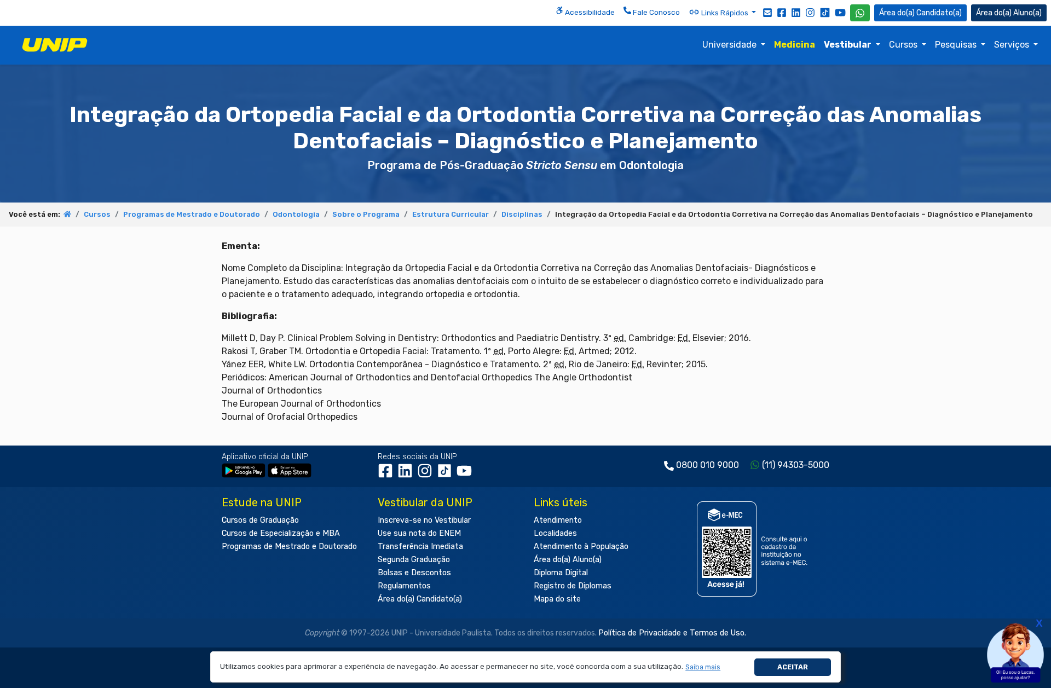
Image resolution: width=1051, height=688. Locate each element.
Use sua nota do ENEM (419, 533)
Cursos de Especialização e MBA (281, 533)
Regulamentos (404, 586)
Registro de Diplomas (572, 586)
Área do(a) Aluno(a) (568, 559)
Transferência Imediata (420, 546)
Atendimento (558, 520)
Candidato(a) (939, 13)
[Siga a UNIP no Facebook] (782, 12)
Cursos (904, 44)
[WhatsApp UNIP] (860, 12)
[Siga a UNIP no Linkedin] (796, 12)
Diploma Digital (561, 572)
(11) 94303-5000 (795, 465)
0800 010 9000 (707, 465)
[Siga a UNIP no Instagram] (810, 12)
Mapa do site (557, 599)
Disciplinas (521, 214)
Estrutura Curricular (450, 214)
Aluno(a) (1027, 13)
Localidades (555, 533)
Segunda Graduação (414, 559)
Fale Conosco (655, 12)
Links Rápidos (725, 12)
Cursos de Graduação (260, 520)
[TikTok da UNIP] (447, 474)
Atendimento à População (581, 546)
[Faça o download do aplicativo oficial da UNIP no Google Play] (243, 470)
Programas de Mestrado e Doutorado (191, 214)
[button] (703, 667)
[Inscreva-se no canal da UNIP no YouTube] (840, 12)
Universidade (730, 44)
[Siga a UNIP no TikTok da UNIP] (825, 12)
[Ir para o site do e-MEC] (754, 548)
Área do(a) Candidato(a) (420, 599)
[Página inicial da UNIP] (67, 214)
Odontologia (296, 214)
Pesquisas (957, 44)
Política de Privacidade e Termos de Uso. (672, 633)
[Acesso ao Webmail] (767, 12)
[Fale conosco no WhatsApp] (860, 13)
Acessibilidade (589, 12)
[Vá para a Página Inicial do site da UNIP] (55, 45)
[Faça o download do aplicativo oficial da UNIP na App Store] (289, 470)
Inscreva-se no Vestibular (424, 520)
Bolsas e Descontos (414, 572)
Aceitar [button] (792, 667)
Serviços (1012, 44)
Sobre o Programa (366, 214)
